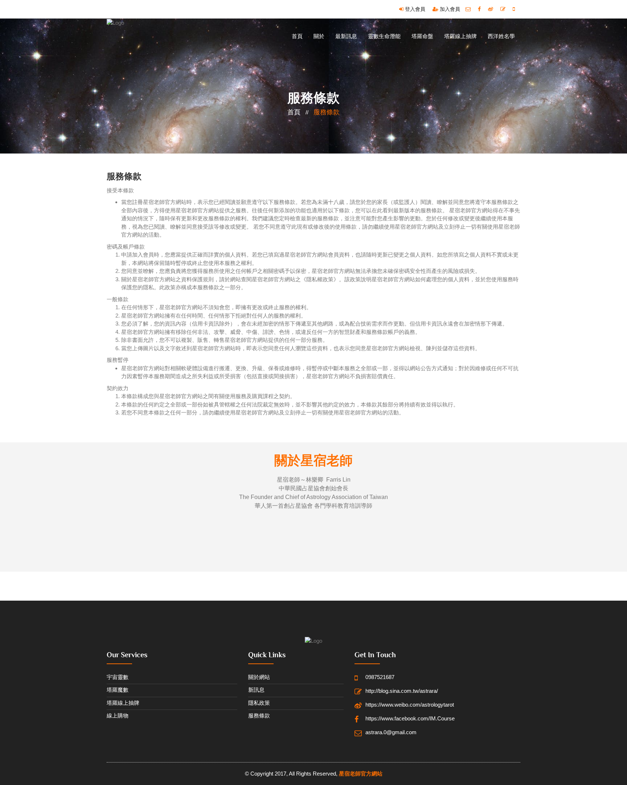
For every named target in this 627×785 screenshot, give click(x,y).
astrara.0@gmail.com (391, 732)
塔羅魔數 (117, 690)
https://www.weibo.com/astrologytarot (409, 705)
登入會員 (414, 9)
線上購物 (117, 715)
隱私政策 (259, 703)
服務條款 (327, 112)
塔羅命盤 (422, 36)
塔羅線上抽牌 (460, 36)
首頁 (297, 36)
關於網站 (259, 677)
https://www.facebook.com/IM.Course (409, 718)
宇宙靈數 (117, 677)
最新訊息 (346, 36)
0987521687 (379, 677)
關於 (319, 36)
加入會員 (449, 9)
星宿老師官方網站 (360, 773)
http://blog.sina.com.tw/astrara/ (401, 691)
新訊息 (256, 690)
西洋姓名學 (501, 36)
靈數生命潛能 (384, 36)
